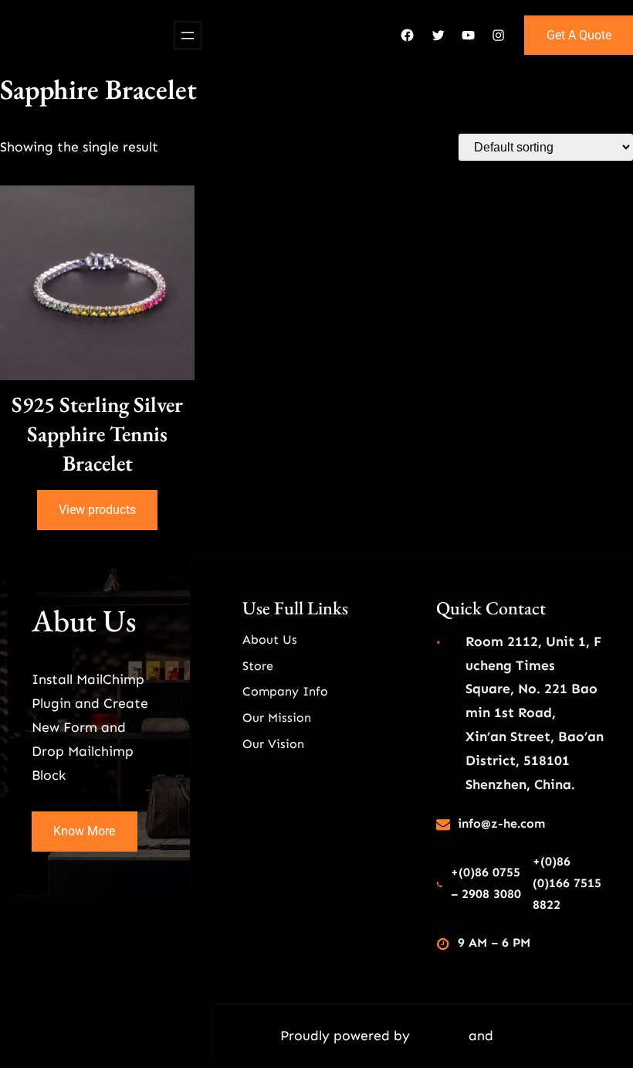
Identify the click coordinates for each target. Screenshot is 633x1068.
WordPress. (532, 1035)
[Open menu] (187, 35)
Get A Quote (579, 35)
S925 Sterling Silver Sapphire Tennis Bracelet (97, 433)
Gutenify (441, 1035)
